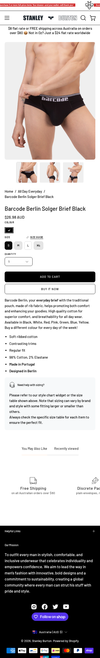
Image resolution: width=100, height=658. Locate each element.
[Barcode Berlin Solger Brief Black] (26, 172)
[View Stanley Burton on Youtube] (66, 606)
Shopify (73, 641)
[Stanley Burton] (50, 18)
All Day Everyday (30, 191)
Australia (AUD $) (50, 632)
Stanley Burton (42, 641)
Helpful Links (12, 531)
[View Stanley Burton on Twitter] (55, 606)
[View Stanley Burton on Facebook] (44, 606)
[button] (83, 18)
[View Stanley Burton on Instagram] (33, 606)
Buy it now (50, 289)
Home (9, 191)
